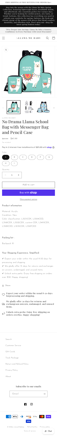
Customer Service (13, 346)
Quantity (5, 169)
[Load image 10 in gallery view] (43, 107)
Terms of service (30, 431)
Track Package (12, 358)
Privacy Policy (12, 370)
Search (9, 339)
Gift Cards (10, 352)
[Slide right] (54, 108)
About (8, 376)
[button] (3, 38)
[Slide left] (3, 108)
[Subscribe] (44, 394)
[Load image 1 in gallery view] (13, 107)
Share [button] (8, 285)
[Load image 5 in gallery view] (28, 107)
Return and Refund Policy (17, 364)
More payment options (28, 199)
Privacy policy (45, 427)
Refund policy (32, 427)
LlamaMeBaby (19, 427)
